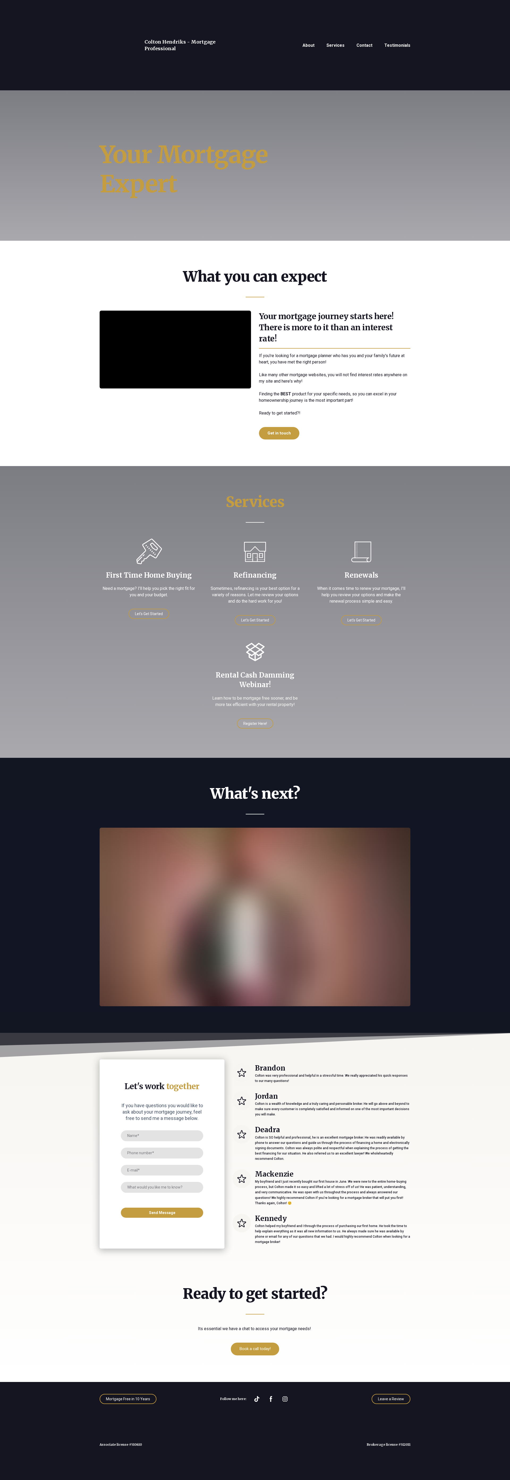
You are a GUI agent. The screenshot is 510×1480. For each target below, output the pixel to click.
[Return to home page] (117, 18)
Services (335, 18)
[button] (279, 379)
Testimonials (397, 18)
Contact (364, 18)
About (308, 18)
